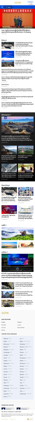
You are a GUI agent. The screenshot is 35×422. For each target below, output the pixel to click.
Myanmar (25, 347)
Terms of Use (13, 419)
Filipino (8, 366)
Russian (24, 366)
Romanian (25, 363)
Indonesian (11, 388)
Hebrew (7, 380)
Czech (7, 358)
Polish (23, 355)
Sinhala (23, 371)
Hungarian (8, 385)
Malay (25, 341)
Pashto (23, 360)
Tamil (22, 380)
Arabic (7, 341)
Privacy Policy (4, 419)
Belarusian (9, 344)
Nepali (23, 349)
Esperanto (9, 363)
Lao (22, 338)
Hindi (6, 382)
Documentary (21, 327)
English (3, 322)
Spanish (24, 374)
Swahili (24, 377)
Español (20, 322)
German (8, 371)
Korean (7, 396)
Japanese (8, 393)
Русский (3, 327)
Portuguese (25, 358)
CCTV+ (3, 330)
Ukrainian (25, 388)
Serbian (24, 369)
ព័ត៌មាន (3, 40)
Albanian (7, 338)
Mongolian (25, 344)
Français (3, 324)
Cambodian (8, 352)
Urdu (22, 391)
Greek (8, 374)
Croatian (8, 355)
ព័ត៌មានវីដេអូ (5, 185)
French (8, 369)
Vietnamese (25, 393)
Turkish (23, 385)
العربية (19, 324)
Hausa (7, 377)
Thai (22, 382)
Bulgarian (9, 349)
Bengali (7, 347)
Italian (7, 391)
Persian (24, 352)
